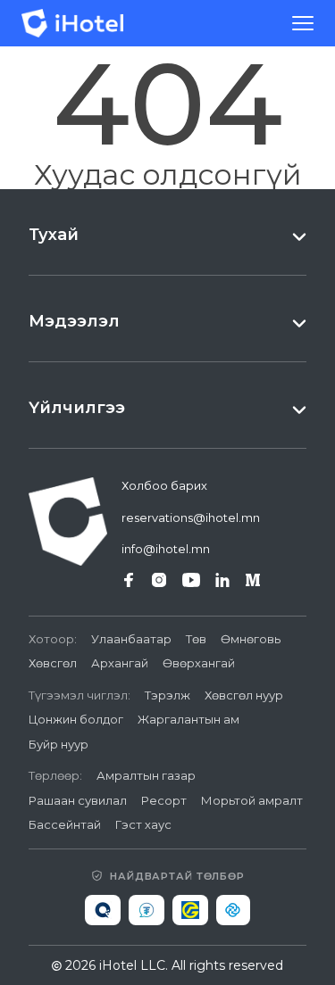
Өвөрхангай (199, 663)
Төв (196, 639)
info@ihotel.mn (165, 549)
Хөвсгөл (53, 663)
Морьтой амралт (252, 800)
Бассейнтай (65, 824)
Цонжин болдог (76, 719)
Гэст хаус (143, 824)
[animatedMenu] (303, 23)
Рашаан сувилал (78, 800)
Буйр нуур (58, 744)
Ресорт (164, 800)
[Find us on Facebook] (128, 580)
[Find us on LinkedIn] (222, 580)
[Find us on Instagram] (159, 580)
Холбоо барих (164, 485)
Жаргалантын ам (188, 719)
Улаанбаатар (131, 639)
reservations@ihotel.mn (190, 517)
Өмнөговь (251, 639)
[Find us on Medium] (253, 580)
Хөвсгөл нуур (244, 695)
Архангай (119, 663)
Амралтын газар (146, 775)
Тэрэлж (167, 695)
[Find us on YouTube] (191, 580)
